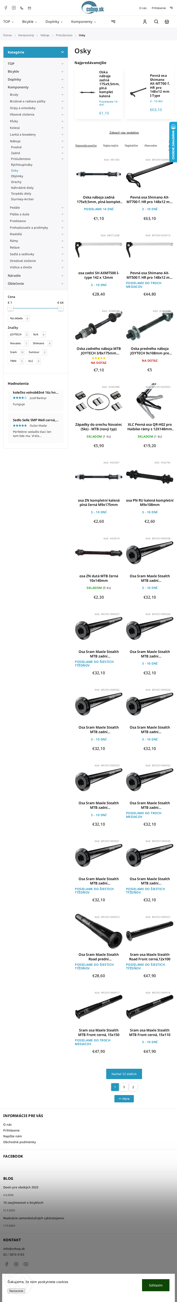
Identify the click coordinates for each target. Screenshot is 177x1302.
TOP (11, 63)
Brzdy (14, 94)
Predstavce (18, 221)
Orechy (16, 182)
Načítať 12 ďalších (124, 1074)
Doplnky (14, 79)
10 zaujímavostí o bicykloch (23, 1202)
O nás (143, 8)
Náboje (15, 141)
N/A (38, 334)
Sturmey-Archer (22, 199)
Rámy (14, 241)
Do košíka (88, 176)
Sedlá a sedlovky (22, 254)
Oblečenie (16, 283)
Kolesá (15, 128)
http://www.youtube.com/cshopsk (26, 1264)
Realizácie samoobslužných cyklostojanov (33, 1218)
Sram (17, 352)
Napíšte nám (12, 1136)
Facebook (5, 7)
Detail (109, 176)
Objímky (17, 176)
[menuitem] (10, 22)
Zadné (15, 153)
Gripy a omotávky (22, 108)
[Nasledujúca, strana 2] (124, 1087)
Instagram (13, 7)
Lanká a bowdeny (23, 134)
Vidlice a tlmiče (21, 267)
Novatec (18, 343)
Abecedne (150, 145)
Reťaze (15, 247)
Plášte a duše (19, 214)
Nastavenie (16, 1291)
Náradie (14, 275)
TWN (16, 361)
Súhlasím (156, 1285)
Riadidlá (16, 234)
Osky (14, 170)
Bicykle (13, 71)
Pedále (15, 207)
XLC (33, 361)
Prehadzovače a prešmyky (29, 227)
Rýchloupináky (21, 165)
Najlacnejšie (110, 145)
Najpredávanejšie (86, 145)
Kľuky (14, 121)
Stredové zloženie (23, 261)
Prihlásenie (159, 8)
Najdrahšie (131, 145)
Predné (16, 147)
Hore (126, 1099)
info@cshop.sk (14, 1249)
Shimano (41, 343)
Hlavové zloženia (22, 114)
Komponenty (18, 87)
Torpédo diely (21, 193)
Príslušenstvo (21, 159)
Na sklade (19, 318)
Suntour (37, 352)
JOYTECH (18, 334)
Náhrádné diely (22, 188)
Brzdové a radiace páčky (27, 101)
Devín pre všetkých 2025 (20, 1187)
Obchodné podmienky (19, 1142)
